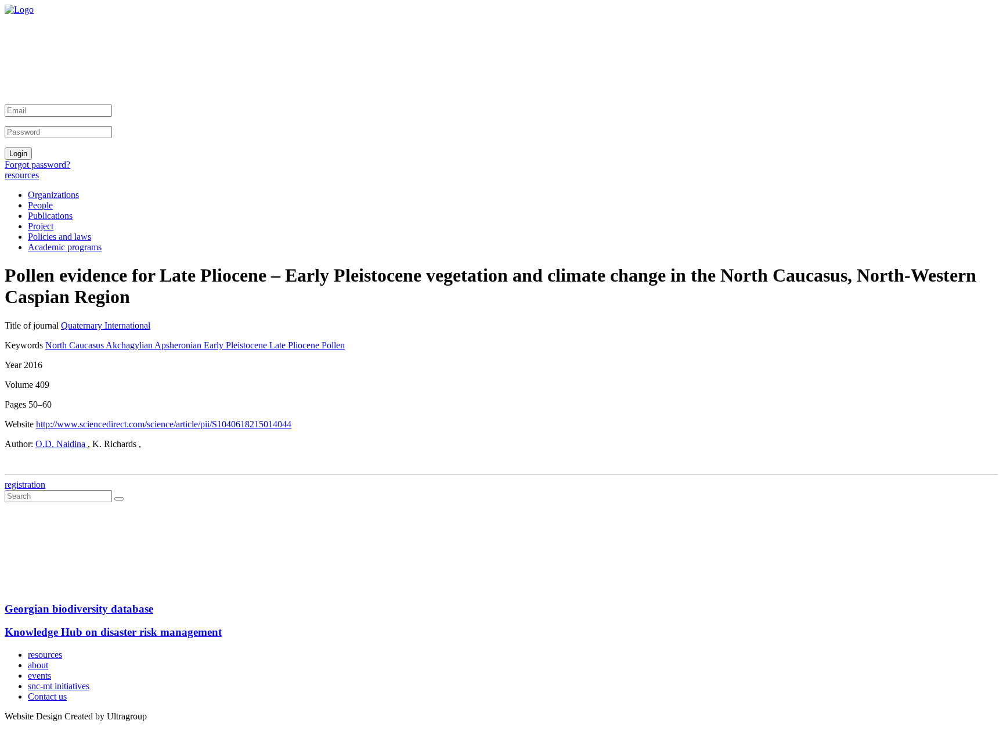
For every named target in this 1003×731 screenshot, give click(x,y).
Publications (50, 216)
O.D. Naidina (61, 444)
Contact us (47, 696)
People (40, 205)
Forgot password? (37, 165)
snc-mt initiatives (58, 686)
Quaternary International (105, 325)
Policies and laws (59, 237)
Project (40, 226)
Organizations (53, 195)
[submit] (119, 498)
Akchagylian (130, 345)
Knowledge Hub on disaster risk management (113, 632)
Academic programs (65, 247)
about (38, 665)
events (39, 675)
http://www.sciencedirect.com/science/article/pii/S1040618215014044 (163, 424)
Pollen (333, 345)
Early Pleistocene (236, 345)
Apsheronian (179, 345)
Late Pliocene (295, 345)
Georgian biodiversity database (79, 609)
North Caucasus (75, 345)
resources (22, 175)
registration (25, 484)
